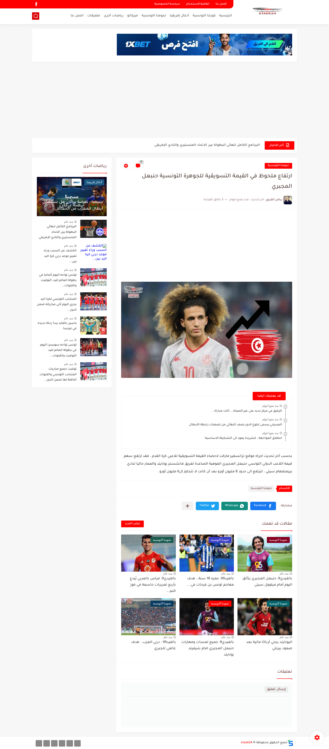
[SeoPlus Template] (290, 743)
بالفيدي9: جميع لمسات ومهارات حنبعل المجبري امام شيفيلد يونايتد (207, 649)
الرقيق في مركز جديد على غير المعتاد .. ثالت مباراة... (246, 411)
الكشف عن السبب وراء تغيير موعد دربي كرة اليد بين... (60, 256)
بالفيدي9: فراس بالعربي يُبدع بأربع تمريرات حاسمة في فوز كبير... (153, 585)
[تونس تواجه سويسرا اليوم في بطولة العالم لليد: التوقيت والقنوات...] (93, 347)
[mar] (77, 743)
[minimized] (46, 743)
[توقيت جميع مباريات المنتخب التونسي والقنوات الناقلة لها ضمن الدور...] (93, 371)
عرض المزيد (132, 523)
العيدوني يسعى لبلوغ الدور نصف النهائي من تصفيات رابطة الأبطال (235, 425)
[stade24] (267, 11)
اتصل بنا (221, 4)
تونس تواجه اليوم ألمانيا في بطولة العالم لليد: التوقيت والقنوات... (58, 281)
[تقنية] (69, 743)
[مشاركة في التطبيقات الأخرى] (187, 506)
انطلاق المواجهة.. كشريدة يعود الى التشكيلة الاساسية (243, 438)
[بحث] (35, 16)
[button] (263, 506)
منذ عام (284, 573)
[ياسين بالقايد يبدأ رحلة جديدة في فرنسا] (93, 325)
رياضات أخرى (114, 16)
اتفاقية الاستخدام (197, 4)
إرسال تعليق (276, 689)
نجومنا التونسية (154, 16)
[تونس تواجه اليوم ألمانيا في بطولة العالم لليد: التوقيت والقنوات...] (93, 277)
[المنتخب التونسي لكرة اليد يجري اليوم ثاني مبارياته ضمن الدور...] (93, 301)
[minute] (54, 743)
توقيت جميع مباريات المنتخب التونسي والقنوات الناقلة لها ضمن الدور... (58, 375)
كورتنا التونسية (204, 16)
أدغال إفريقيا (179, 16)
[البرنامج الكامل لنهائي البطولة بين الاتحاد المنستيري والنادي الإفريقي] (93, 229)
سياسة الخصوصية (167, 4)
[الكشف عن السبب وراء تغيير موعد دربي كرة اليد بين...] (93, 253)
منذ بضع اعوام (270, 406)
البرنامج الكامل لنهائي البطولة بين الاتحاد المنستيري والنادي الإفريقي (207, 145)
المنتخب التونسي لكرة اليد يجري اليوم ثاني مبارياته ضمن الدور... (57, 305)
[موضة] (62, 743)
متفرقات (93, 16)
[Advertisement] (164, 100)
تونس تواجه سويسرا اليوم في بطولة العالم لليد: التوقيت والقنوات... (58, 350)
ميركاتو (132, 16)
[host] (39, 743)
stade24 (246, 742)
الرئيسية (225, 16)
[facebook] (36, 4)
